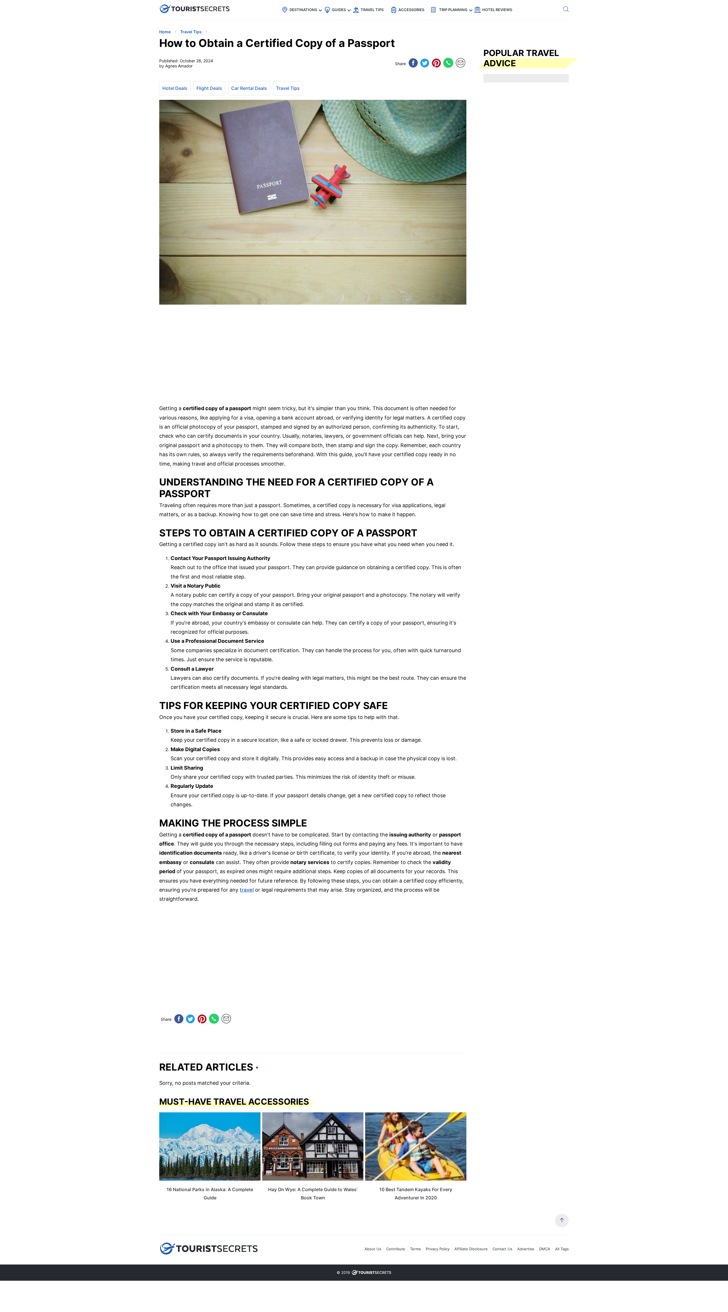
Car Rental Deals (249, 88)
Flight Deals (209, 88)
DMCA (544, 1249)
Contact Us (502, 1249)
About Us (373, 1249)
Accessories (411, 9)
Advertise (525, 1249)
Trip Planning (453, 9)
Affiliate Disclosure (471, 1249)
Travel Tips (372, 9)
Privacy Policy (438, 1249)
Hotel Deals (174, 88)
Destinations (303, 9)
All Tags (562, 1249)
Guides (339, 9)
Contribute (395, 1249)
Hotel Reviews (497, 9)
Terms (415, 1249)
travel (247, 890)
